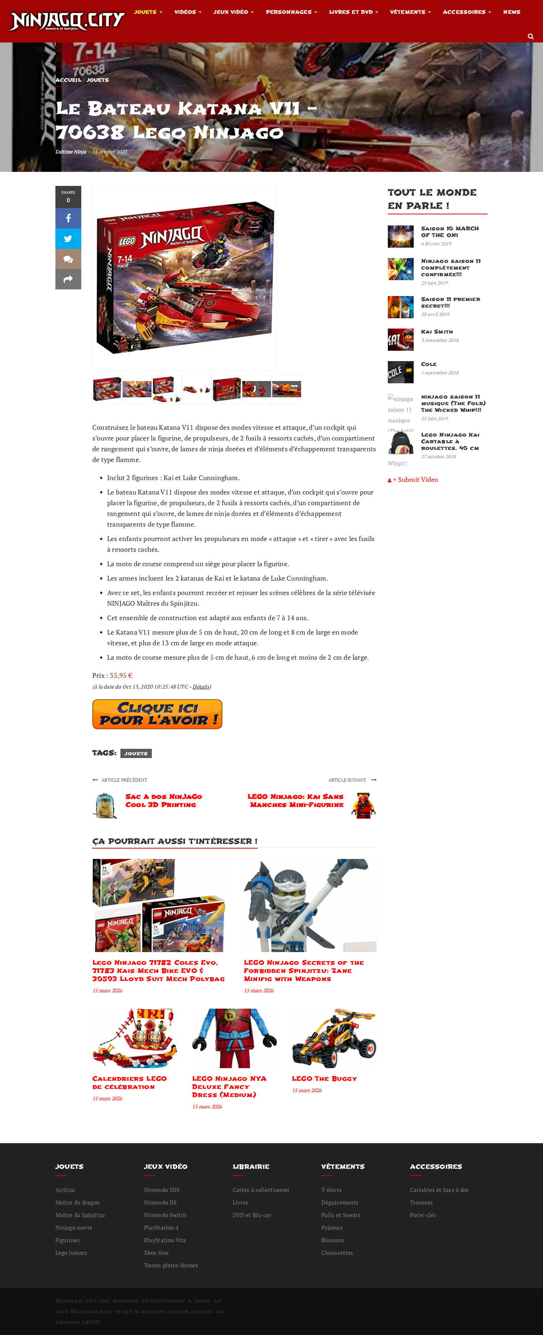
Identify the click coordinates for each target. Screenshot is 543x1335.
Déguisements (339, 1202)
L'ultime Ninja (70, 151)
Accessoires (464, 12)
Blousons (333, 1240)
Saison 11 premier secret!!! (450, 302)
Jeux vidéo (231, 12)
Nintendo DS (160, 1202)
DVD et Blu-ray (252, 1215)
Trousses (421, 1202)
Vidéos (185, 12)
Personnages (289, 12)
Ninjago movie (73, 1227)
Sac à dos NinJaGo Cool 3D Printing (164, 800)
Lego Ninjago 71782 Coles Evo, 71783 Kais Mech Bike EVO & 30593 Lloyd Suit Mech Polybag (158, 970)
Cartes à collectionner (261, 1189)
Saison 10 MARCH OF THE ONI (450, 232)
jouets (136, 753)
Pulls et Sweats (341, 1215)
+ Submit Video (415, 479)
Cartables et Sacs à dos (439, 1189)
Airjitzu (65, 1189)
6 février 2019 (436, 243)
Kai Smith (437, 331)
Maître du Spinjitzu (80, 1215)
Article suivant (348, 780)
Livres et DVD (351, 12)
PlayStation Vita (165, 1240)
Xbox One (156, 1252)
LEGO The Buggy (324, 1078)
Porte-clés (423, 1215)
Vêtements (408, 12)
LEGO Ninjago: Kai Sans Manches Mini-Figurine (295, 800)
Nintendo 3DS (162, 1189)
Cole (429, 364)
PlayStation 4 (161, 1227)
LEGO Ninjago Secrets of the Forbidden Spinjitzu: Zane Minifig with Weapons (304, 970)
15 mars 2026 (107, 990)
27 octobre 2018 (438, 456)
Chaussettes (337, 1252)
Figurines (67, 1240)
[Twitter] (68, 238)
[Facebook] (68, 218)
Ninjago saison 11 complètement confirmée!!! (451, 268)
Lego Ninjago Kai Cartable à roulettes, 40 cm (450, 441)
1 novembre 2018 (440, 372)
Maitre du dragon (77, 1202)
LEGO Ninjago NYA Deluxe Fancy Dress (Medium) (229, 1086)
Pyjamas (332, 1227)
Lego (202, 1300)
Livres (241, 1202)
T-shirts (331, 1189)
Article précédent (124, 780)
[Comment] (68, 259)
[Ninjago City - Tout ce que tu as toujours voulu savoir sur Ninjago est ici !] (67, 21)
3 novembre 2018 (440, 340)
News (511, 12)
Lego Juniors (71, 1252)
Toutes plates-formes (171, 1265)
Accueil (68, 80)
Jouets (145, 12)
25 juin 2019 (434, 282)
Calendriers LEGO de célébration (129, 1082)
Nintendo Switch (165, 1215)
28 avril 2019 (435, 314)
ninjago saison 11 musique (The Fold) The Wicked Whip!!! (453, 403)
